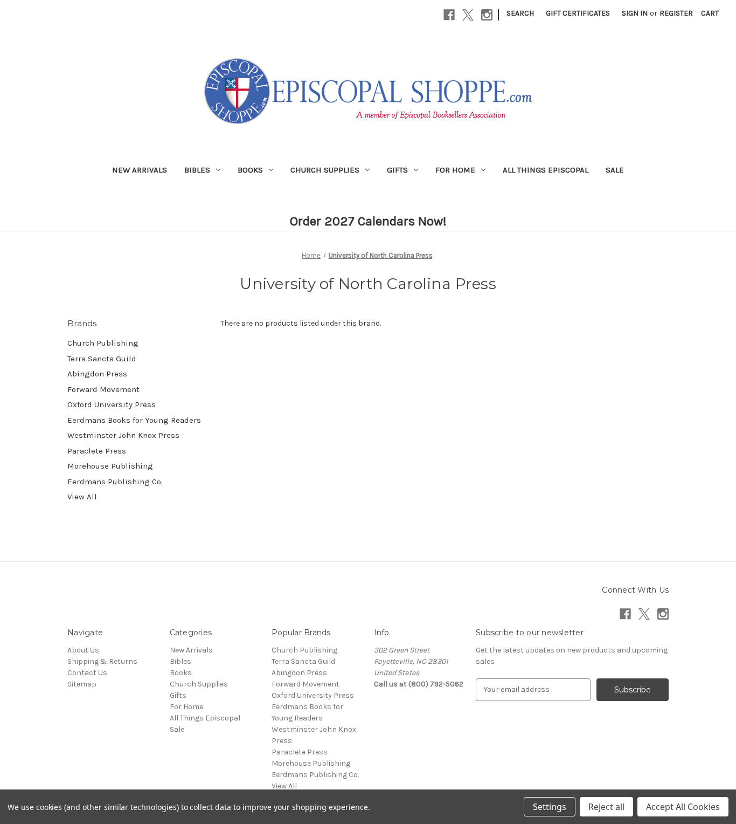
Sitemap (81, 684)
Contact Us (87, 672)
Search (520, 13)
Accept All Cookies (683, 807)
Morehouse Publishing (110, 466)
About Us (83, 650)
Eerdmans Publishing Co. (115, 481)
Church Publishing (102, 343)
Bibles (197, 170)
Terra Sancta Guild (101, 358)
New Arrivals (139, 170)
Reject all (606, 807)
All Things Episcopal (545, 170)
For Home (455, 170)
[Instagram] (486, 14)
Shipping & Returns (102, 661)
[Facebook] (449, 14)
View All (82, 497)
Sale (615, 170)
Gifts (397, 170)
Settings (549, 807)
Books (250, 170)
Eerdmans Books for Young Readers (134, 420)
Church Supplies (324, 170)
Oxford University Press (111, 404)
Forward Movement (103, 389)
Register (676, 13)
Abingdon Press (97, 374)
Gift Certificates (578, 13)
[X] (468, 14)
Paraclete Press (96, 451)
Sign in (635, 13)
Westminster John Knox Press (123, 435)
